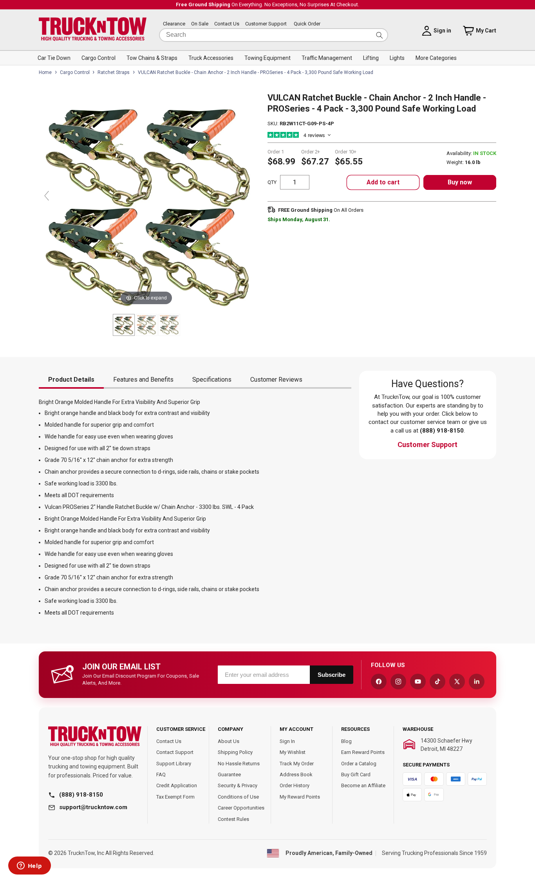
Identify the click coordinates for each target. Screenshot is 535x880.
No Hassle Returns (239, 763)
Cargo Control (75, 72)
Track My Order (297, 763)
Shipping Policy (235, 752)
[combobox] (273, 35)
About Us (228, 741)
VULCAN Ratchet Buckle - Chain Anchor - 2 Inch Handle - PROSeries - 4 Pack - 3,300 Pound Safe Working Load (255, 72)
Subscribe (331, 674)
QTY (272, 182)
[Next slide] (246, 196)
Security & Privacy (237, 785)
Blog (346, 741)
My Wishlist (292, 752)
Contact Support (174, 752)
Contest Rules (233, 819)
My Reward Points (300, 797)
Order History (294, 785)
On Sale (199, 24)
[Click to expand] (146, 199)
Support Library (173, 763)
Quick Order (307, 24)
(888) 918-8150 (81, 794)
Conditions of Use (238, 797)
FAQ (161, 774)
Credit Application (176, 785)
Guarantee (229, 774)
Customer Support (266, 24)
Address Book (296, 774)
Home (45, 72)
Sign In (287, 741)
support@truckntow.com (93, 807)
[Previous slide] (46, 196)
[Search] (379, 35)
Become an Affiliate (363, 785)
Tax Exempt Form (175, 797)
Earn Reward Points (363, 752)
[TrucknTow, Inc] (94, 736)
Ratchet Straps (114, 72)
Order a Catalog (358, 763)
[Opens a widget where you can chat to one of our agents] (29, 866)
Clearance (174, 24)
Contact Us (226, 24)
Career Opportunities (241, 808)
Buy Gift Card (356, 774)
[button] (54, 58)
